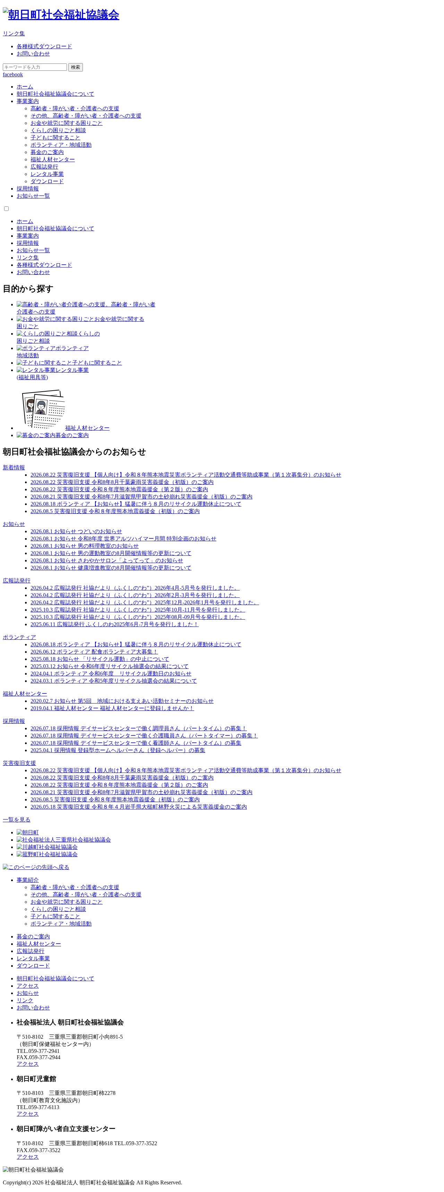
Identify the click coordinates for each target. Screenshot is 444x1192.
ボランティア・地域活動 (61, 145)
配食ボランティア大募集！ (94, 652)
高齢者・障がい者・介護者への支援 (75, 108)
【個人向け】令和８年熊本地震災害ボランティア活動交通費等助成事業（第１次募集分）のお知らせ (186, 475)
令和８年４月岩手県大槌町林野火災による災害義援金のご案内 (139, 807)
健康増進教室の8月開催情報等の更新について (111, 568)
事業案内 (28, 101)
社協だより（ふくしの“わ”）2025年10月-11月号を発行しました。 (138, 610)
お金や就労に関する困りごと (67, 123)
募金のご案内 (47, 152)
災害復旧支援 (19, 763)
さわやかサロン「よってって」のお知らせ (107, 560)
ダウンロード (47, 181)
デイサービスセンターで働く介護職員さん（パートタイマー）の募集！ (144, 736)
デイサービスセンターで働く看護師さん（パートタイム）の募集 (136, 743)
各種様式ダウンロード (44, 46)
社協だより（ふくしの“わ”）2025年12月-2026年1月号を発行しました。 (145, 602)
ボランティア (19, 637)
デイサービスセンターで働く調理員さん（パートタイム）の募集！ (139, 728)
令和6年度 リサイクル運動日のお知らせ (111, 673)
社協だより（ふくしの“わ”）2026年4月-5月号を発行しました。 (135, 588)
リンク (25, 1000)
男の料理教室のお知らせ (85, 546)
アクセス (28, 986)
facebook (13, 74)
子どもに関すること (55, 138)
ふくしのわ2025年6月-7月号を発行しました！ (115, 624)
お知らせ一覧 (33, 196)
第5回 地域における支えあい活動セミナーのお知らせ (122, 701)
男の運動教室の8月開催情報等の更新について (111, 553)
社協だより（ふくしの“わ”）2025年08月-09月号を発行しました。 (138, 617)
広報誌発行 (44, 167)
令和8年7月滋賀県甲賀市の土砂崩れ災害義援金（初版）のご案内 (142, 497)
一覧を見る (17, 820)
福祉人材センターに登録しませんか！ (112, 708)
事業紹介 (28, 880)
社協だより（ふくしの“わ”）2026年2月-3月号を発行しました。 (135, 595)
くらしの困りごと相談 (58, 130)
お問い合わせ (33, 54)
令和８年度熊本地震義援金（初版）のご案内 (115, 511)
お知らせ (14, 524)
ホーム (25, 87)
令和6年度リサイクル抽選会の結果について (110, 666)
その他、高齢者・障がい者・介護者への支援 (86, 116)
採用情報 (28, 188)
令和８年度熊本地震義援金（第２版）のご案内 (119, 489)
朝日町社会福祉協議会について (55, 94)
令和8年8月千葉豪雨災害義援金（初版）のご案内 (122, 482)
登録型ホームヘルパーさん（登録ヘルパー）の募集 (118, 750)
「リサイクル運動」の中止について (100, 659)
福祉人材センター (53, 159)
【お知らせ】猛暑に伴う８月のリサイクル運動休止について (136, 504)
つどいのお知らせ (76, 531)
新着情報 (14, 467)
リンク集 (14, 33)
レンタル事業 (47, 174)
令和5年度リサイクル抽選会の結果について (114, 681)
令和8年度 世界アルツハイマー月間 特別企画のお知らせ (123, 539)
